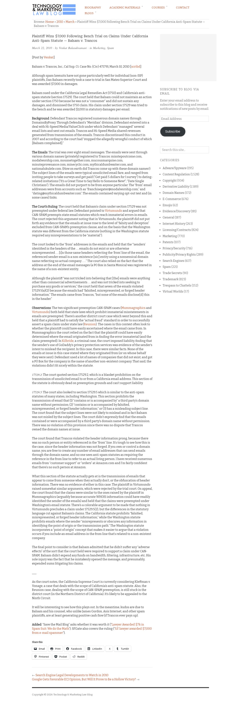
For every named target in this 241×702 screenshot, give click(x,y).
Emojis (167, 205)
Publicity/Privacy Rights (179, 254)
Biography (93, 7)
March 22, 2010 (42, 48)
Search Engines (173, 261)
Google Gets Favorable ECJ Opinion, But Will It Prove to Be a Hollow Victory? (84, 679)
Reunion (90, 324)
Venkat (49, 57)
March (70, 22)
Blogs (89, 13)
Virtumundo (113, 210)
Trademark (170, 279)
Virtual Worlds (173, 291)
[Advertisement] (188, 57)
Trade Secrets (172, 273)
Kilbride (68, 341)
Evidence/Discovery (176, 211)
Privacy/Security (174, 248)
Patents (168, 242)
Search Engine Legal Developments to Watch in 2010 (72, 675)
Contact (182, 7)
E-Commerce (172, 199)
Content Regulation (176, 174)
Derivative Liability (176, 186)
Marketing (99, 48)
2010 (59, 22)
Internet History (174, 223)
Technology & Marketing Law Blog (72, 694)
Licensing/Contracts (177, 230)
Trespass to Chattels (177, 285)
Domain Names (173, 193)
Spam (110, 48)
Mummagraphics (133, 308)
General (168, 217)
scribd (135, 66)
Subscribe (172, 131)
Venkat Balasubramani (73, 48)
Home (49, 22)
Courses (158, 7)
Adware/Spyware (175, 168)
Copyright (170, 180)
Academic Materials (124, 7)
